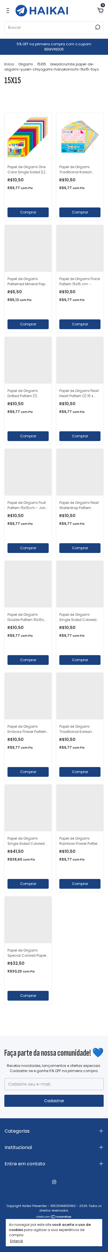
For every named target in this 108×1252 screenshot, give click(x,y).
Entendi (16, 1241)
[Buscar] (97, 27)
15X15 (41, 64)
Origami (25, 64)
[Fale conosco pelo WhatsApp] (95, 1214)
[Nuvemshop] (54, 1217)
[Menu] (8, 10)
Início (9, 64)
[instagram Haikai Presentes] (54, 1182)
